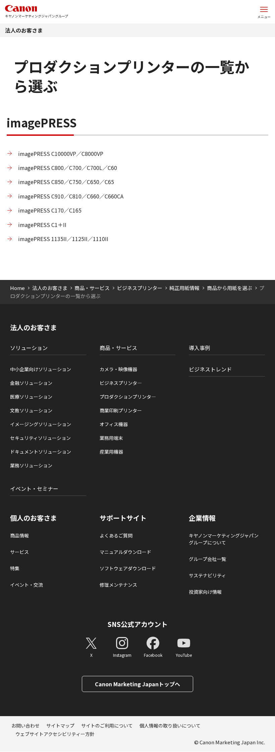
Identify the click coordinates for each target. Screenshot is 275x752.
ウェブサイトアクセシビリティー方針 (55, 734)
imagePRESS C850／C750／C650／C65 (66, 182)
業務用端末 (111, 438)
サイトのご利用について (107, 725)
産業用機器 (111, 451)
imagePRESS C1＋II (42, 225)
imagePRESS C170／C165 (49, 210)
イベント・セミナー (34, 488)
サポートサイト (123, 518)
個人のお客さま (33, 518)
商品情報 (19, 535)
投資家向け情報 (205, 591)
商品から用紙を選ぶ (229, 287)
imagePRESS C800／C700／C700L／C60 (67, 168)
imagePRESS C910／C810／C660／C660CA (70, 196)
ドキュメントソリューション (40, 451)
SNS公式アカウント (138, 624)
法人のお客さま (24, 30)
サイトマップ (60, 725)
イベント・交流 (26, 584)
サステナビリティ (207, 575)
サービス (19, 551)
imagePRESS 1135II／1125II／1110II (63, 239)
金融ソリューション (31, 383)
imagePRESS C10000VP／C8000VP (60, 154)
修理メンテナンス (118, 584)
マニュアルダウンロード (125, 551)
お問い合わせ (25, 725)
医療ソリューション (31, 396)
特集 (14, 568)
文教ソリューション (31, 410)
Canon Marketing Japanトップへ (137, 684)
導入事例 (199, 348)
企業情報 (202, 518)
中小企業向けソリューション (40, 369)
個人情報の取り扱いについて (170, 725)
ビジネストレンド (210, 369)
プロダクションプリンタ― (128, 396)
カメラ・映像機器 (118, 369)
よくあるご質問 (116, 535)
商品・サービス (92, 287)
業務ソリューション (31, 465)
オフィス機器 (114, 424)
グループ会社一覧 (207, 559)
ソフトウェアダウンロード (128, 568)
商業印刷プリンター (121, 410)
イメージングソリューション (40, 424)
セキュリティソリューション (40, 438)
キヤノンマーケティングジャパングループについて (224, 539)
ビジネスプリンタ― (121, 383)
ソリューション (29, 348)
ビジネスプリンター (139, 287)
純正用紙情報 (184, 287)
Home (17, 287)
